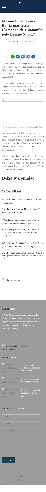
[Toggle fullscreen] (2, 487)
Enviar (8, 460)
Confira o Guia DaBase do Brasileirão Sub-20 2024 (30, 368)
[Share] (1, 487)
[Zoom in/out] (3, 487)
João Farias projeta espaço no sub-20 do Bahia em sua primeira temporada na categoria (21, 232)
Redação (15, 41)
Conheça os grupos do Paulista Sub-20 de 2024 (30, 393)
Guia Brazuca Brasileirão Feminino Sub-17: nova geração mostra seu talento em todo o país (23, 255)
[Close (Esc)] (0, 487)
